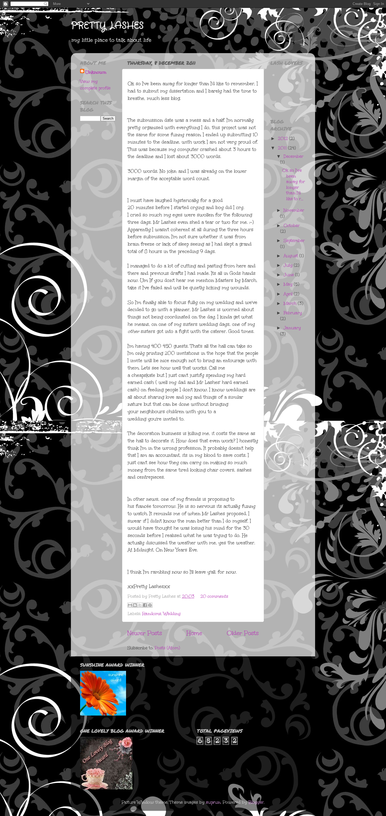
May (289, 284)
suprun (213, 802)
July (289, 265)
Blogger (256, 802)
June (289, 274)
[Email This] (130, 605)
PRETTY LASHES (107, 25)
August (291, 256)
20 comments (214, 596)
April (289, 294)
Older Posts (243, 633)
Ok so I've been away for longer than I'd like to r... (293, 184)
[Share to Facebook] (145, 605)
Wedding (172, 613)
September (294, 240)
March (291, 303)
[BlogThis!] (135, 605)
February (293, 313)
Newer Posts (144, 633)
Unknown (95, 72)
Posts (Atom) (167, 648)
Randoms (151, 613)
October (292, 225)
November (294, 210)
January (292, 328)
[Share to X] (140, 605)
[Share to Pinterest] (150, 605)
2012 (283, 138)
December (293, 156)
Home (194, 633)
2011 (283, 148)
